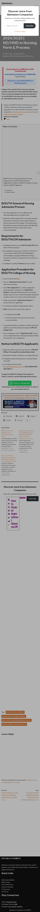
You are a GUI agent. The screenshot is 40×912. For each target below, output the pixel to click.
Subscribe (29, 26)
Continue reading (20, 31)
